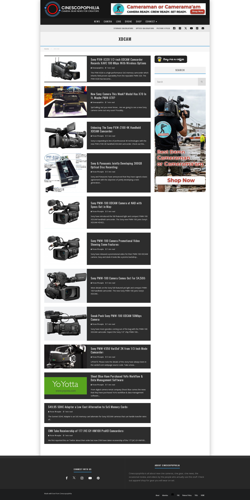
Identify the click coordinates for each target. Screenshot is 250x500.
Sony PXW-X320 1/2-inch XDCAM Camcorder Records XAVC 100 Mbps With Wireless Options (118, 61)
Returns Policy (187, 495)
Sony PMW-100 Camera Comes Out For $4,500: (118, 278)
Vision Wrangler (98, 136)
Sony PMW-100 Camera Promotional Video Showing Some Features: (115, 243)
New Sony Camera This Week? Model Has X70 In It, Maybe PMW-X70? (118, 96)
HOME (202, 495)
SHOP (139, 21)
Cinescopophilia (98, 68)
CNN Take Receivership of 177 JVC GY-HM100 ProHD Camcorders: (86, 431)
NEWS (97, 21)
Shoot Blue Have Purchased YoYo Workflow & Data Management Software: (117, 378)
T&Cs (196, 495)
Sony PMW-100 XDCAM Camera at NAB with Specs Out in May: (116, 205)
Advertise (165, 495)
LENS (118, 21)
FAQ (178, 495)
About (157, 495)
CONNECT (150, 21)
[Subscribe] (191, 28)
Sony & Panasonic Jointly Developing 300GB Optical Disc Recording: (116, 165)
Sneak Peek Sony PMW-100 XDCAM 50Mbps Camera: (116, 318)
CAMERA (108, 21)
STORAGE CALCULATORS (123, 28)
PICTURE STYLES (163, 28)
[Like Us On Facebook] (174, 28)
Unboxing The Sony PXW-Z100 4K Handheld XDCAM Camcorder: (116, 129)
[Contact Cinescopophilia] (203, 28)
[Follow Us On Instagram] (180, 28)
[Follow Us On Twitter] (186, 28)
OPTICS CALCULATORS (145, 28)
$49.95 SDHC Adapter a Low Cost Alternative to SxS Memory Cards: (88, 407)
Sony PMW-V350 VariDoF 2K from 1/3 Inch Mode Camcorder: (119, 350)
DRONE (128, 21)
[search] (202, 82)
